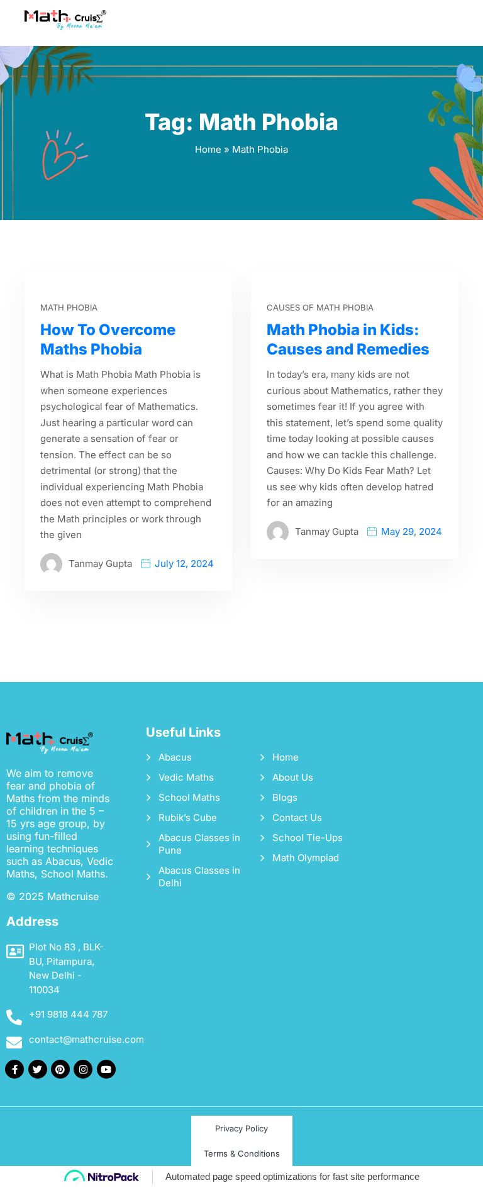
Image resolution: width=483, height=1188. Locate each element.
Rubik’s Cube (187, 817)
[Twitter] (37, 1069)
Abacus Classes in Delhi (199, 876)
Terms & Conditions (242, 1153)
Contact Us (297, 817)
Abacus (175, 757)
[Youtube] (106, 1069)
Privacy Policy (241, 1128)
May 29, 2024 (411, 531)
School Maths (189, 797)
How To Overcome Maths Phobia (107, 339)
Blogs (284, 797)
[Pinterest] (60, 1069)
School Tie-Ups (307, 838)
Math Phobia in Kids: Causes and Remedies (348, 339)
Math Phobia (68, 307)
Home (208, 149)
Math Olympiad (305, 858)
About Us (292, 777)
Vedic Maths (186, 777)
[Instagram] (83, 1069)
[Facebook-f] (14, 1069)
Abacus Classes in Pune (199, 844)
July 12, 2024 (184, 563)
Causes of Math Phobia (320, 307)
